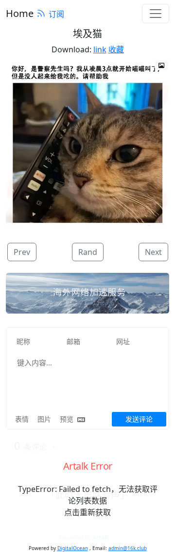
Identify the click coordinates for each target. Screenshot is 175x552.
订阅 (56, 14)
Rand (87, 252)
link (99, 49)
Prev (22, 252)
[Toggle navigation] (155, 13)
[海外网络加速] (87, 293)
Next (153, 252)
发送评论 (139, 419)
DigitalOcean (72, 548)
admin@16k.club (127, 548)
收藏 (116, 49)
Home (20, 13)
